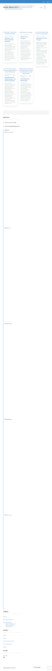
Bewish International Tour (11, 623)
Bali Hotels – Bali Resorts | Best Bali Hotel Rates (9, 39)
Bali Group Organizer (10, 625)
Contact (4, 638)
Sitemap (4, 647)
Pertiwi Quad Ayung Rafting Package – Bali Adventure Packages (10, 79)
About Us (5, 616)
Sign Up (48, 1)
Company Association (7, 622)
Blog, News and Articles (8, 619)
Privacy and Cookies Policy (8, 641)
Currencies (5, 655)
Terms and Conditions (7, 644)
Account (4, 635)
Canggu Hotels (9, 626)
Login (44, 1)
